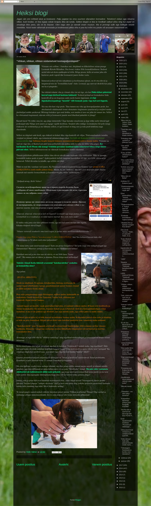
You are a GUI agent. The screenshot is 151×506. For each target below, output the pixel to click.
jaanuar (124, 461)
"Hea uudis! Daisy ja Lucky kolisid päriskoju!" (127, 162)
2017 (121, 465)
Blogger (78, 500)
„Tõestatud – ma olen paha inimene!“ (127, 393)
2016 (121, 468)
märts (123, 117)
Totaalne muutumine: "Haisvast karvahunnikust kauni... (127, 266)
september (125, 98)
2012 (121, 481)
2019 (121, 83)
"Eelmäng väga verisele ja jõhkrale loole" (127, 140)
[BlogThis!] (55, 452)
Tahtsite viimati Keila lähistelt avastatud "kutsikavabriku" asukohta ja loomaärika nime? (46, 264)
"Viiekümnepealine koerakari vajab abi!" (127, 188)
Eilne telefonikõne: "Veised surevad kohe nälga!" (126, 197)
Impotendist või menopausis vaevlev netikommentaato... (127, 252)
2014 (121, 475)
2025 (121, 64)
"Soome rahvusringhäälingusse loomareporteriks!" (127, 315)
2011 (121, 484)
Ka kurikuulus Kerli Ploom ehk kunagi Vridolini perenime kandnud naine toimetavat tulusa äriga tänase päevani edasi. (61, 146)
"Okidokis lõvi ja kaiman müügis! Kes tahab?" (127, 225)
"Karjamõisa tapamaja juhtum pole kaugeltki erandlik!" (126, 402)
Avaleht (63, 464)
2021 (121, 76)
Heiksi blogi (32, 13)
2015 (121, 471)
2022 (121, 73)
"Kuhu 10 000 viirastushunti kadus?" (126, 155)
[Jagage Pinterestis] (61, 452)
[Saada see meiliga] (53, 452)
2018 (121, 86)
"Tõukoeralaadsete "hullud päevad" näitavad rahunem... (127, 208)
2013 (121, 478)
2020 (121, 79)
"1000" (123, 259)
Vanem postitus (102, 464)
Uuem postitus (25, 464)
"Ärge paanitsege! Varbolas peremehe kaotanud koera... (127, 361)
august (123, 101)
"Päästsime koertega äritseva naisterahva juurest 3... (126, 336)
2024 (121, 67)
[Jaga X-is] (57, 452)
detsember (125, 89)
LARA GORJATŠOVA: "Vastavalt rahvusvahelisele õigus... (127, 277)
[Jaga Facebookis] (59, 452)
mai (122, 111)
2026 (121, 60)
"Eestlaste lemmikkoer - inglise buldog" (127, 217)
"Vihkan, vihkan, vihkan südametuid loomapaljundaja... (127, 288)
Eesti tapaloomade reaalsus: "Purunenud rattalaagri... (126, 423)
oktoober (124, 95)
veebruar (124, 458)
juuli (122, 105)
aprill (123, 114)
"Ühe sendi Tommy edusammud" (126, 147)
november (125, 92)
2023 (121, 70)
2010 (121, 487)
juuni (123, 108)
